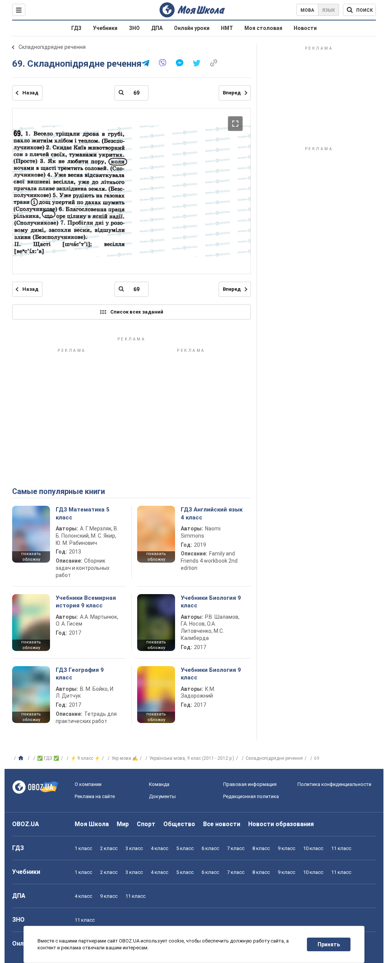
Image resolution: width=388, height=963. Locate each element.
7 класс (235, 848)
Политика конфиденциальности (334, 784)
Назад (30, 93)
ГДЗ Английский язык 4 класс (211, 513)
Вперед (232, 93)
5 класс (185, 848)
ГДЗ (76, 28)
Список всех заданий (136, 312)
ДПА (157, 28)
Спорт (146, 824)
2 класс (108, 848)
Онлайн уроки (192, 28)
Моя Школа (92, 824)
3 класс (134, 848)
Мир (123, 824)
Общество (179, 824)
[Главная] (22, 758)
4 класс (159, 848)
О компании (88, 784)
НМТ (227, 28)
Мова (307, 10)
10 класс (313, 848)
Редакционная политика (251, 796)
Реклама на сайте (95, 796)
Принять (329, 944)
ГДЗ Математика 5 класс (83, 513)
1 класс (83, 848)
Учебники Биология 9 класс (211, 601)
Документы (162, 796)
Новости (305, 28)
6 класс (210, 848)
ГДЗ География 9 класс (80, 674)
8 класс (261, 848)
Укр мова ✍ (124, 758)
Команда (159, 784)
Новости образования (281, 824)
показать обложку (31, 556)
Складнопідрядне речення (52, 47)
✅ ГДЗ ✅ (48, 758)
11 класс (341, 848)
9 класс (286, 848)
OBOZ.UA (25, 824)
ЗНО (134, 28)
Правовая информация (250, 784)
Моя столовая (263, 28)
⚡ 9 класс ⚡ (85, 758)
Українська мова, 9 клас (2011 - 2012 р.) (191, 758)
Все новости (221, 824)
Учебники (105, 28)
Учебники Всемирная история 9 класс (86, 601)
